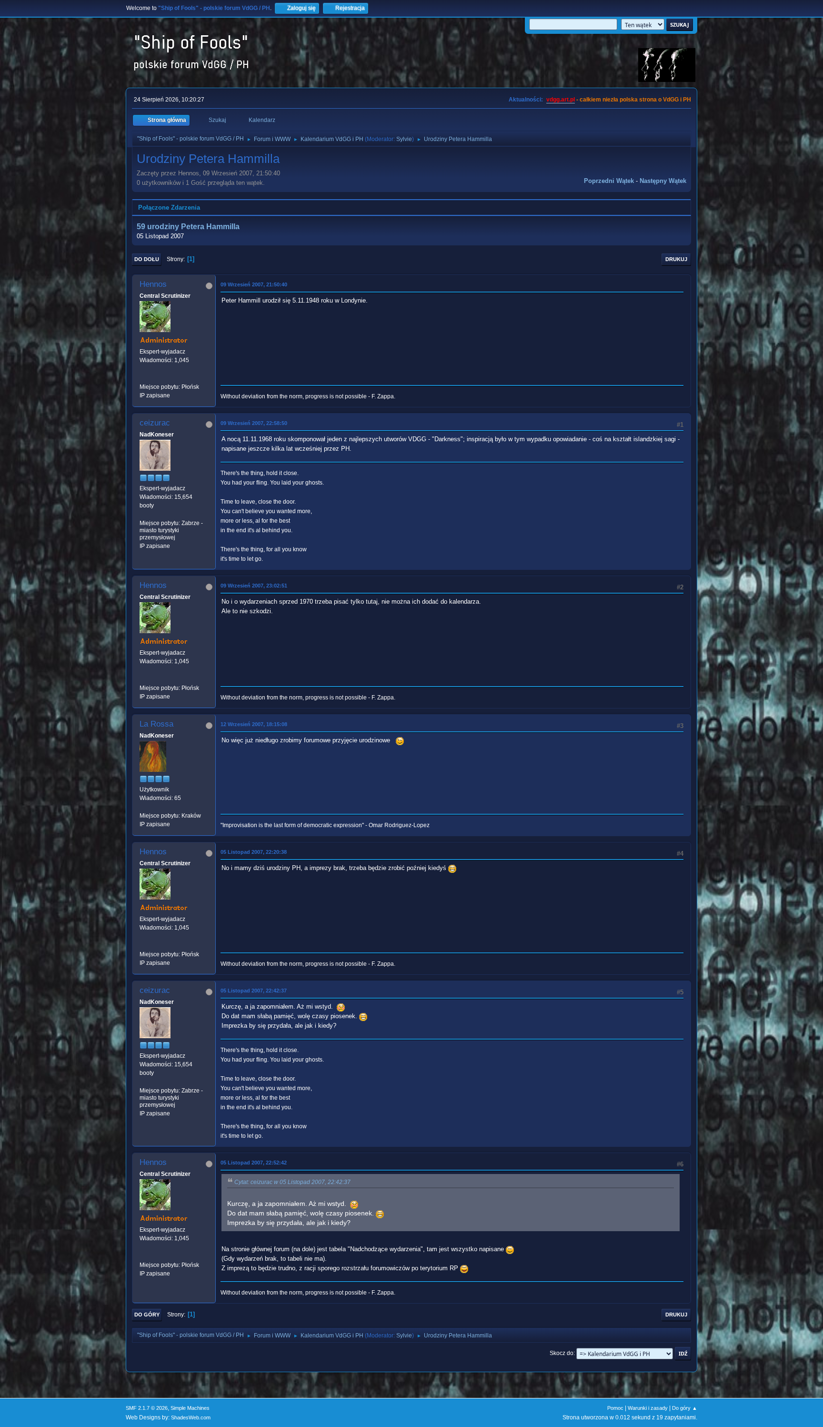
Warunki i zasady (648, 1408)
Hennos (153, 284)
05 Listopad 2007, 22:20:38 (254, 852)
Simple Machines (190, 1408)
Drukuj (676, 259)
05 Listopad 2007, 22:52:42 (254, 1162)
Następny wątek (663, 180)
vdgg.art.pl (560, 99)
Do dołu (146, 259)
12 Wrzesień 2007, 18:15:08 (254, 724)
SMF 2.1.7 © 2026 (147, 1408)
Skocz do (561, 1353)
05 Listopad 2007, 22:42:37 (254, 990)
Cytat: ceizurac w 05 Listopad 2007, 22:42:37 (292, 1182)
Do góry (147, 1314)
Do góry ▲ (684, 1408)
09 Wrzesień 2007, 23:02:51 (254, 585)
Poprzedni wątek (609, 180)
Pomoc (615, 1408)
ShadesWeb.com (191, 1417)
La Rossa (156, 724)
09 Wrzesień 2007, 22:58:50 (254, 423)
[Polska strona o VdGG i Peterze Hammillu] (143, 377)
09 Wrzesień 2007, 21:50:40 (254, 284)
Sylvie (404, 139)
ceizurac (155, 422)
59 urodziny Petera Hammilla (188, 227)
